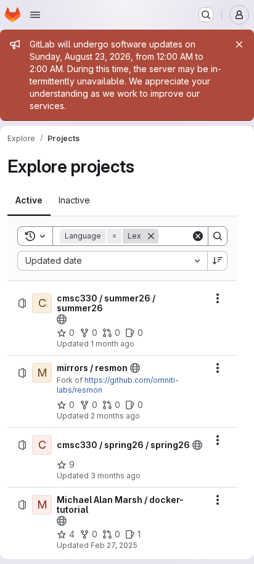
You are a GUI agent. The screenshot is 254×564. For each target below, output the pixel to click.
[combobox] (112, 261)
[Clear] (197, 236)
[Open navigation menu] (35, 15)
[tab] (29, 200)
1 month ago (112, 343)
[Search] (217, 236)
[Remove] (151, 236)
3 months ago (116, 475)
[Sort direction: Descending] (217, 261)
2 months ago (115, 415)
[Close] (239, 44)
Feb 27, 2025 (114, 545)
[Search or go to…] (206, 14)
